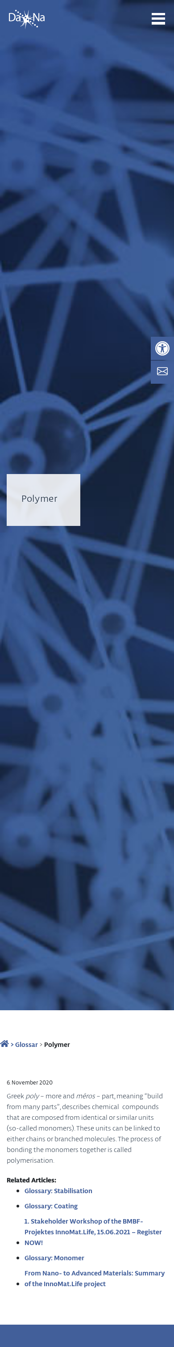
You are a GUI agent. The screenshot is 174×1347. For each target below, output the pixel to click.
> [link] (11, 1044)
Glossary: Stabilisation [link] (58, 1190)
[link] (162, 348)
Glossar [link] (26, 1044)
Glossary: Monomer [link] (54, 1257)
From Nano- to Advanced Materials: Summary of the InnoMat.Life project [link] (95, 1278)
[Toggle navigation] (158, 19)
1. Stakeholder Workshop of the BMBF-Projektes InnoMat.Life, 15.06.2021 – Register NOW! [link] (93, 1231)
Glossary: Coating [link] (51, 1206)
